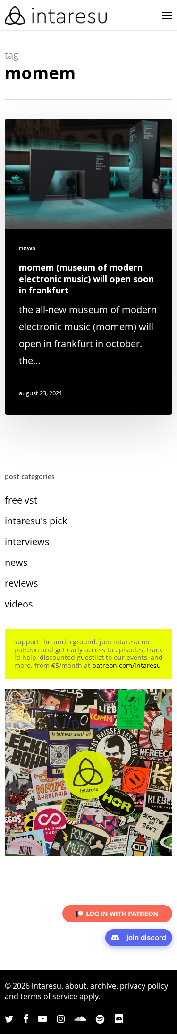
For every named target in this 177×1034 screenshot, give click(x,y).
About (75, 986)
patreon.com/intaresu (126, 665)
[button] (167, 15)
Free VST (21, 500)
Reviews (21, 583)
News (27, 247)
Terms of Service (48, 996)
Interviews (27, 541)
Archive (103, 986)
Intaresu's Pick (36, 520)
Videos (19, 604)
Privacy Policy (144, 986)
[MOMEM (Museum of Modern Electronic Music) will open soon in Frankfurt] (88, 267)
